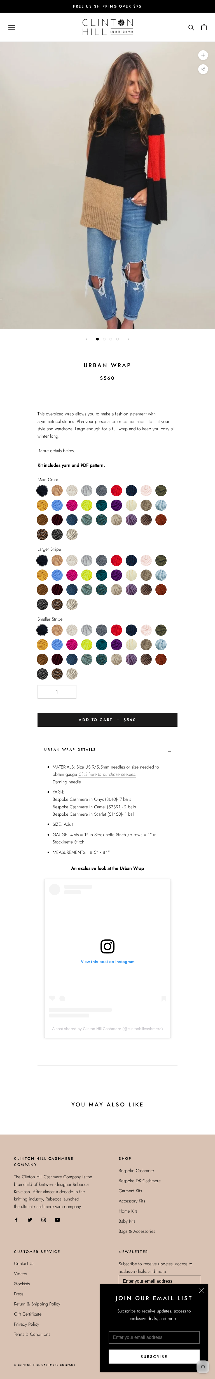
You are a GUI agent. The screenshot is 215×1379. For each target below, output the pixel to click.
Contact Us (24, 1263)
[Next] (128, 338)
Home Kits (128, 1211)
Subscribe (154, 1356)
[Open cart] (204, 27)
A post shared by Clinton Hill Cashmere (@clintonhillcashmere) (107, 1028)
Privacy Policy (26, 1324)
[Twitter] (30, 1219)
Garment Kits (130, 1191)
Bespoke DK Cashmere (140, 1180)
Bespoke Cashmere (136, 1170)
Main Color (48, 479)
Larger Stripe (49, 549)
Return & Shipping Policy (37, 1304)
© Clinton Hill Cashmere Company (45, 1365)
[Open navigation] (11, 27)
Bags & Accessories (137, 1231)
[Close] (201, 1290)
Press (18, 1294)
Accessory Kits (132, 1201)
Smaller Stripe (50, 619)
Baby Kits (127, 1221)
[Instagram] (43, 1219)
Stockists (22, 1283)
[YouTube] (57, 1219)
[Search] (191, 27)
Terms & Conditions (32, 1334)
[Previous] (86, 338)
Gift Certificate (27, 1314)
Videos (20, 1273)
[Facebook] (16, 1219)
